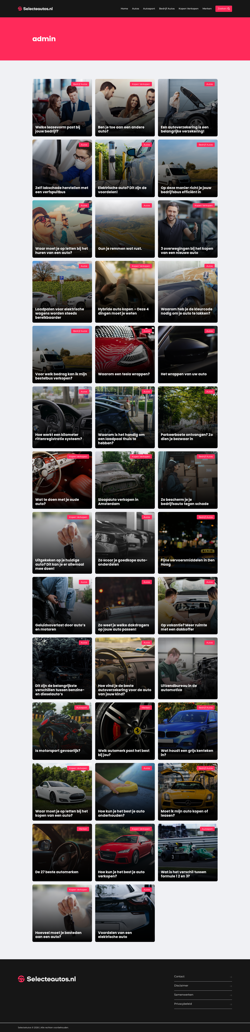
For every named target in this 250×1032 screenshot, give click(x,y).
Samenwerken (183, 994)
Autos (135, 8)
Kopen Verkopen (188, 8)
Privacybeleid (183, 1003)
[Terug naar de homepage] (35, 8)
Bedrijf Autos (167, 8)
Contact (179, 976)
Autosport (149, 8)
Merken (207, 8)
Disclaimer (181, 985)
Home (124, 8)
